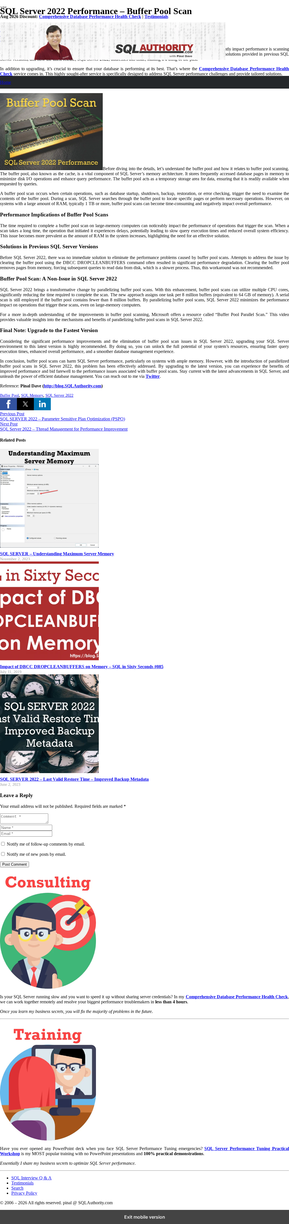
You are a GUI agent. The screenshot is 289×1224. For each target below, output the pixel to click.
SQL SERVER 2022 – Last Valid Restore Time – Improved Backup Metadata (74, 779)
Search (17, 1188)
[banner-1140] (113, 58)
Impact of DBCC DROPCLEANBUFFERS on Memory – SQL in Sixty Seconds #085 (81, 666)
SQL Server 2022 (59, 395)
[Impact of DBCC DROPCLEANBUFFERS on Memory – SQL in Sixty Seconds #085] (49, 658)
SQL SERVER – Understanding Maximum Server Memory (57, 553)
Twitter (153, 376)
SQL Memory (32, 395)
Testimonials (156, 16)
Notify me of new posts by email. (36, 854)
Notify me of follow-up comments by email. (46, 844)
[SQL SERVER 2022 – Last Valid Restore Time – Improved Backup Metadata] (49, 771)
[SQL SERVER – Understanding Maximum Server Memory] (49, 546)
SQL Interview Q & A (31, 1177)
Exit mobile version (144, 1217)
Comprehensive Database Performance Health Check (90, 16)
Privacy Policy (24, 1193)
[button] (8, 404)
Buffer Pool (9, 395)
